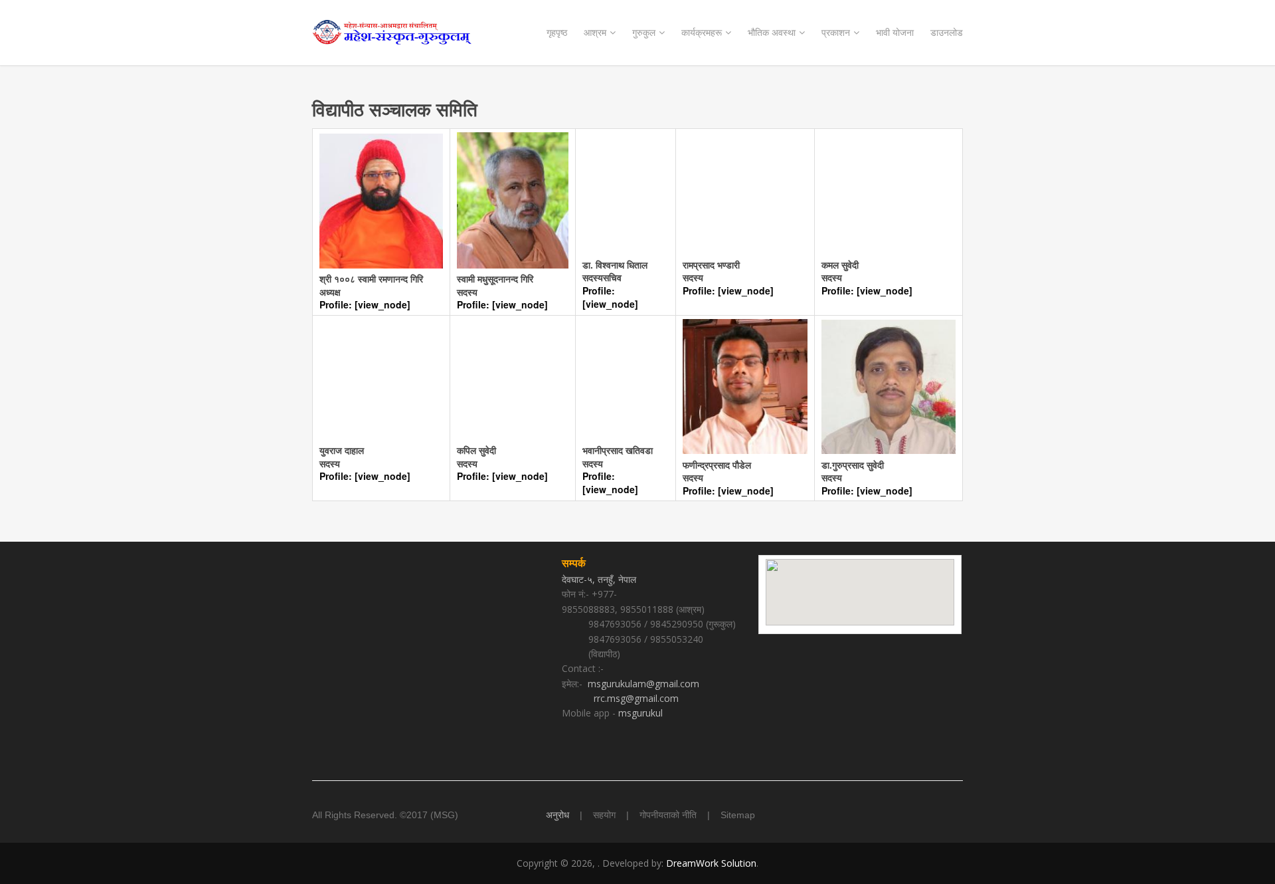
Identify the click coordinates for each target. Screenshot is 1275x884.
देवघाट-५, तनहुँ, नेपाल (600, 579)
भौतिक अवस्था (772, 32)
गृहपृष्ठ (557, 32)
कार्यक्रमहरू (701, 32)
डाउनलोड (946, 32)
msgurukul (640, 713)
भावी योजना (895, 32)
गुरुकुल (643, 32)
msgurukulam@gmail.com (643, 683)
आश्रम (595, 32)
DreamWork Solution (711, 863)
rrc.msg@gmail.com (636, 698)
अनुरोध (557, 815)
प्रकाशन (835, 32)
